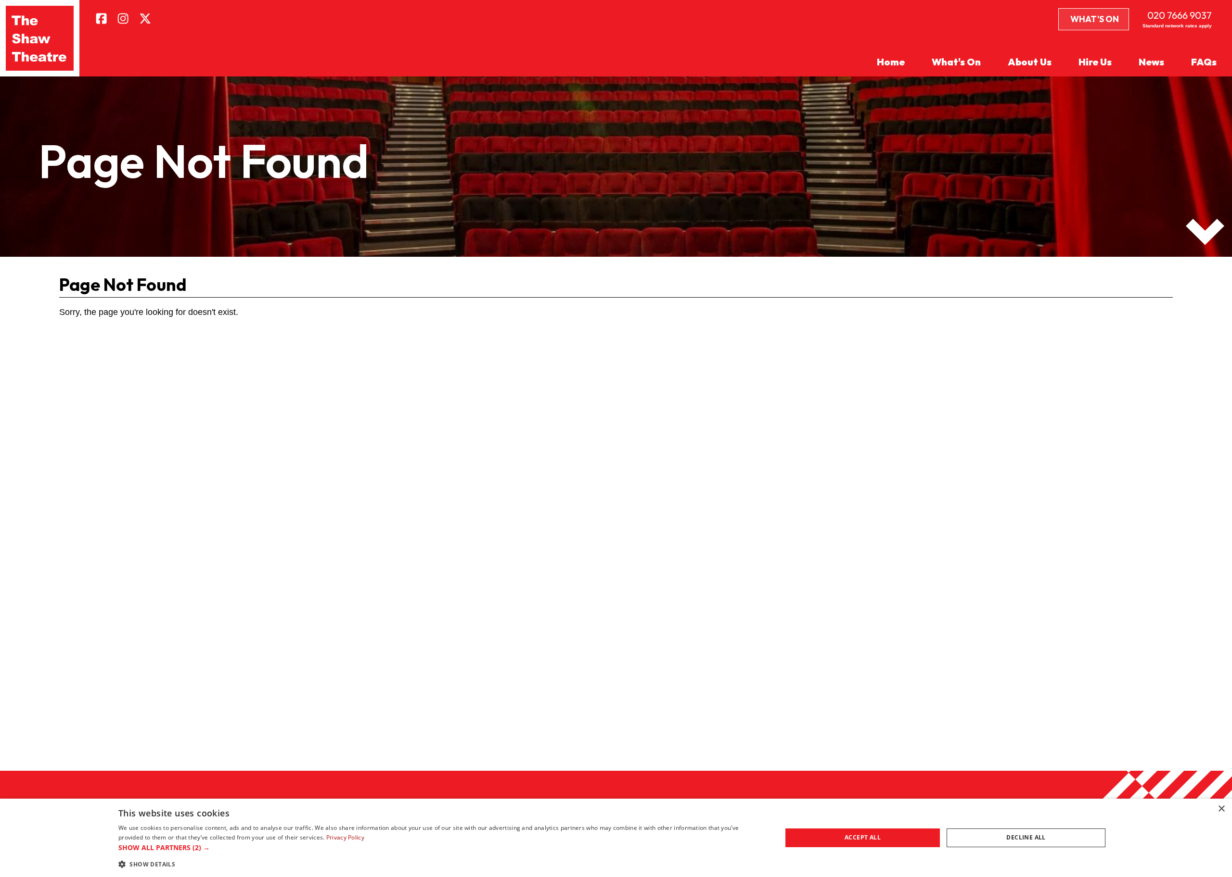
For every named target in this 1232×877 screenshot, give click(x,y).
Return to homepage (114, 359)
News (1151, 62)
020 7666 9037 (1179, 15)
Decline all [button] (1025, 837)
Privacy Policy (345, 837)
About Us (1030, 62)
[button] (440, 847)
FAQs (1204, 62)
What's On (1094, 19)
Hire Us (1095, 62)
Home (891, 62)
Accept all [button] (863, 837)
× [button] (1221, 809)
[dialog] (616, 838)
